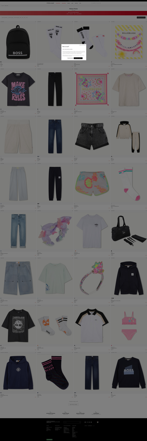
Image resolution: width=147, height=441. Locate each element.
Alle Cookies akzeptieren (78, 58)
